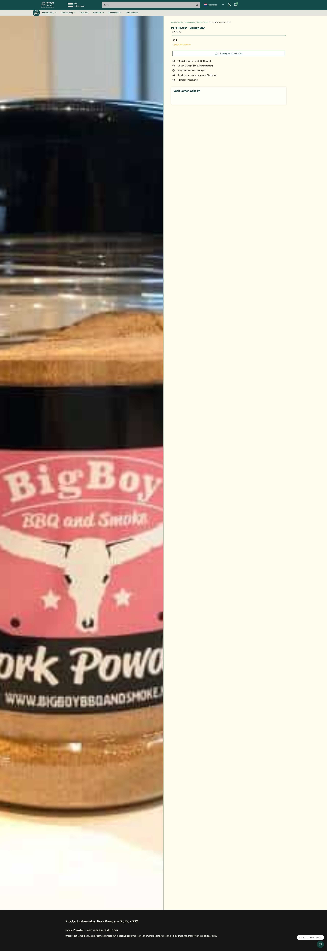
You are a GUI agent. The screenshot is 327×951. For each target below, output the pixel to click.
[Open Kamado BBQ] (56, 12)
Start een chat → (308, 936)
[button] (76, 5)
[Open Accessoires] (121, 12)
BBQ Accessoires (177, 22)
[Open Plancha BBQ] (74, 12)
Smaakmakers (190, 22)
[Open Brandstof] (103, 12)
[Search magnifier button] (197, 5)
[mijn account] (229, 4)
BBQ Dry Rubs (201, 22)
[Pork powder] (81, 463)
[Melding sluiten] (321, 928)
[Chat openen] (320, 944)
